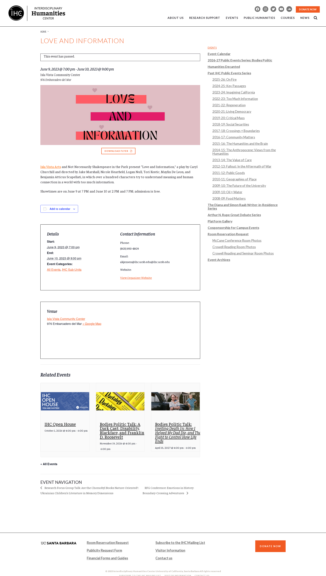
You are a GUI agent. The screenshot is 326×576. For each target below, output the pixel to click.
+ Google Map (91, 323)
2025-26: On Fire (224, 79)
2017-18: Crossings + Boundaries (236, 131)
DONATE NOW (308, 9)
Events (212, 47)
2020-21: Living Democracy (231, 112)
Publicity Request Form (104, 550)
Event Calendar (219, 54)
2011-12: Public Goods (228, 173)
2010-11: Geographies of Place (234, 179)
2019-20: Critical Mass (228, 118)
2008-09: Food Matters (229, 198)
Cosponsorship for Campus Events (233, 228)
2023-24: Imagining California (233, 92)
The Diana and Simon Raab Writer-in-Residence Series (243, 206)
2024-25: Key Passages (229, 86)
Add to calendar (60, 209)
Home (43, 31)
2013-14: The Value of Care (232, 160)
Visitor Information (170, 550)
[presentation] (65, 401)
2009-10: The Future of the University (239, 186)
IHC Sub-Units (72, 269)
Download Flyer (116, 151)
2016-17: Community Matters (233, 137)
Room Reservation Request (228, 234)
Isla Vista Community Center (66, 319)
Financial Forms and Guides (107, 558)
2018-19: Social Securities (230, 124)
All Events (54, 269)
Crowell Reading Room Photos (234, 247)
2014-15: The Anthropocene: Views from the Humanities (244, 152)
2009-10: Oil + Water (227, 192)
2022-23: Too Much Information (235, 99)
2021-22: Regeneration (229, 105)
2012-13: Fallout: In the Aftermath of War (241, 166)
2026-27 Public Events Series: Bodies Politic (240, 60)
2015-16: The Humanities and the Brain (240, 144)
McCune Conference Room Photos (236, 240)
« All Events (48, 464)
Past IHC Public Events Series (229, 73)
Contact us (163, 558)
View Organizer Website (136, 277)
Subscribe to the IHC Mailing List (180, 543)
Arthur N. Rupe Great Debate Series (234, 215)
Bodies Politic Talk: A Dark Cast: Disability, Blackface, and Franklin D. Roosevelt (122, 430)
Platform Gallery (220, 221)
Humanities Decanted (224, 67)
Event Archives (219, 260)
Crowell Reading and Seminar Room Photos (243, 253)
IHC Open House (60, 424)
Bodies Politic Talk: (178, 432)
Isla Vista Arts (50, 166)
